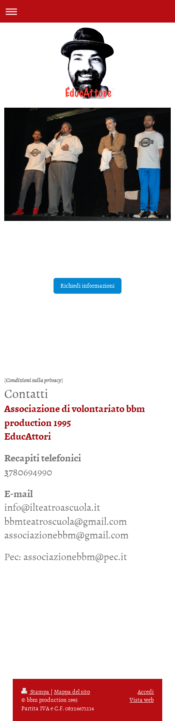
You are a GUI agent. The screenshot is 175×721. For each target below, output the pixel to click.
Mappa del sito (72, 691)
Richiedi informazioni (87, 285)
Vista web (142, 699)
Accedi (146, 691)
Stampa (40, 691)
